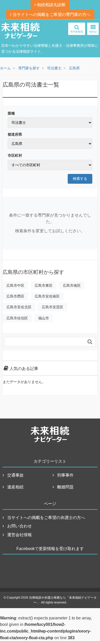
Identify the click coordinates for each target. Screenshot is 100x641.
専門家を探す (29, 68)
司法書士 (54, 68)
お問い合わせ (19, 526)
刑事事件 (65, 475)
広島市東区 (44, 285)
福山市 (43, 318)
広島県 (74, 68)
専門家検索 (76, 31)
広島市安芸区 (52, 307)
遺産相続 (15, 487)
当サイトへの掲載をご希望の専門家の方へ (51, 14)
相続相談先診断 (51, 5)
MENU (93, 31)
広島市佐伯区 (17, 318)
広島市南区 (72, 285)
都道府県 (15, 134)
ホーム (5, 68)
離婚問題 (65, 487)
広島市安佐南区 (47, 296)
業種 (11, 113)
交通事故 (15, 475)
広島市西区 (15, 296)
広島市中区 (15, 285)
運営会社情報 (19, 535)
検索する (80, 178)
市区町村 (15, 155)
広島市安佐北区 (19, 307)
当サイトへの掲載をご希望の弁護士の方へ (46, 517)
